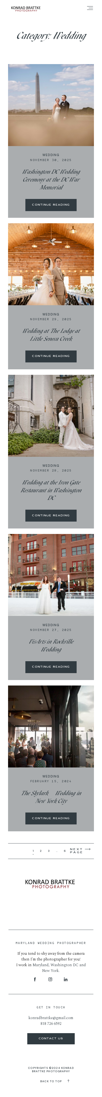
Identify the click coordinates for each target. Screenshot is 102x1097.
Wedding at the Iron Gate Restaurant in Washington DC (51, 491)
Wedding (51, 155)
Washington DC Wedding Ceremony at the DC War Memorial (51, 180)
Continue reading (51, 205)
